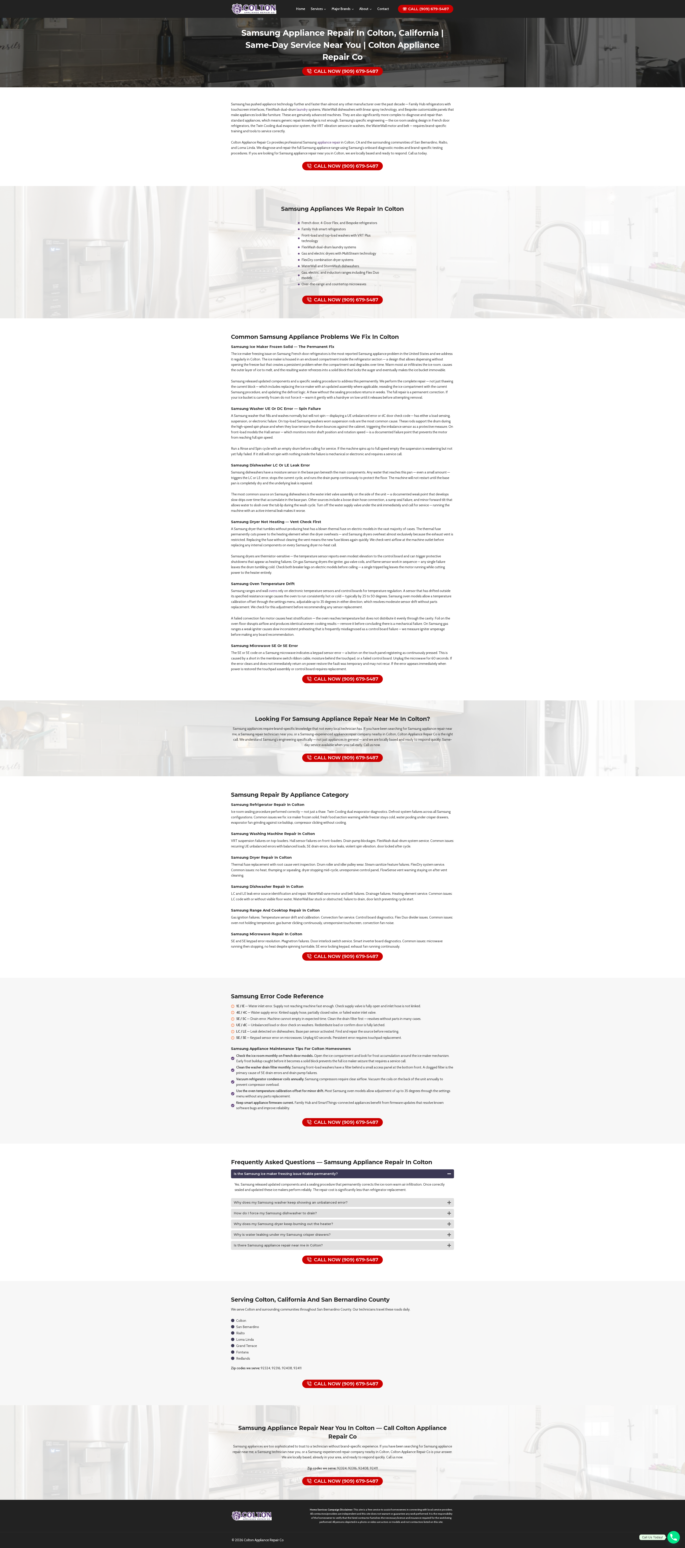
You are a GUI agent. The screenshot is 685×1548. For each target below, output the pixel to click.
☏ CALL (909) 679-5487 (425, 9)
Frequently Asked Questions (273, 1162)
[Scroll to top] (677, 1531)
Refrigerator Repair (268, 804)
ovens (273, 591)
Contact (383, 9)
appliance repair (328, 142)
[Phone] (673, 1537)
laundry (302, 109)
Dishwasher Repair (267, 886)
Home (300, 9)
